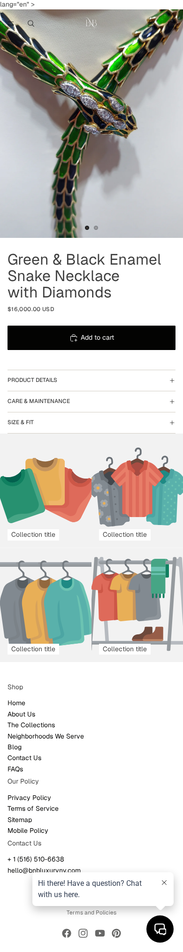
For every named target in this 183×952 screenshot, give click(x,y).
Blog (15, 747)
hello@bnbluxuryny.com (44, 870)
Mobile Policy (28, 830)
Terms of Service (33, 808)
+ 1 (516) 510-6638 (36, 859)
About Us (21, 713)
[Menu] (11, 23)
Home (16, 703)
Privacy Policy (29, 797)
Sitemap (20, 819)
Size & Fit (21, 422)
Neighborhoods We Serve (46, 735)
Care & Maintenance (39, 401)
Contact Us (24, 758)
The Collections (31, 725)
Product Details (32, 380)
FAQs (15, 768)
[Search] (31, 23)
